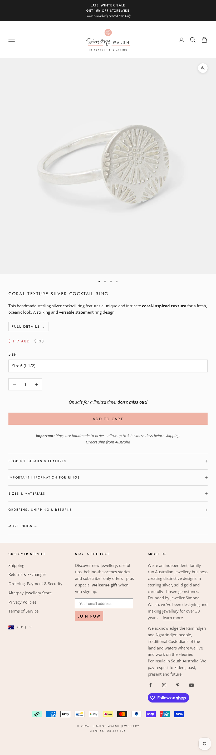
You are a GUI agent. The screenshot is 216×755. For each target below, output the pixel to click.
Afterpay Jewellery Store (30, 592)
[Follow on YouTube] (191, 685)
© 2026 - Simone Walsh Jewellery (108, 726)
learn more (173, 617)
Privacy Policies (22, 602)
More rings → (23, 526)
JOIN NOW (89, 616)
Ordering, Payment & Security (35, 583)
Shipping (16, 565)
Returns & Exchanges (27, 574)
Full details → (28, 326)
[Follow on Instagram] (164, 685)
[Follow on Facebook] (150, 685)
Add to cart (108, 418)
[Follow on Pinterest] (177, 685)
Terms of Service (23, 611)
